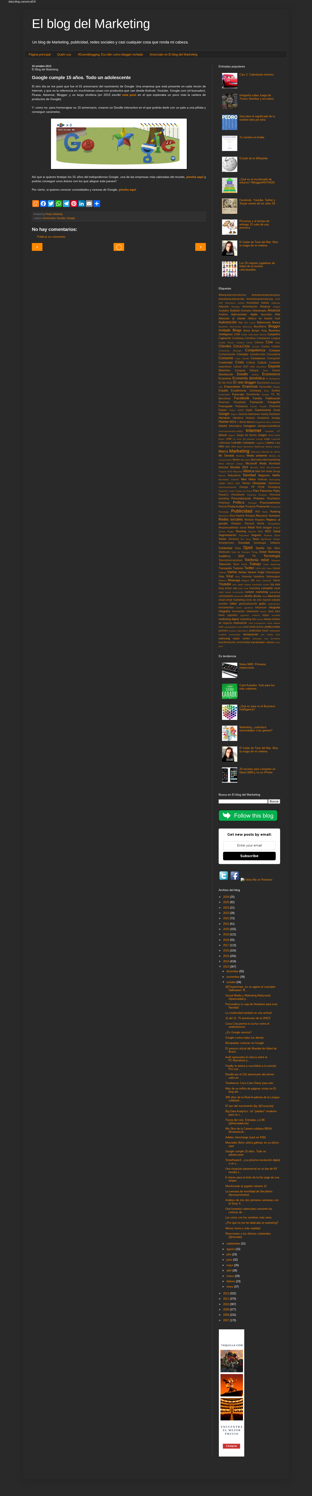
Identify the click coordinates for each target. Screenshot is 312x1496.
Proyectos (275, 507)
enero (230, 1286)
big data (275, 584)
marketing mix (248, 619)
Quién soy (64, 54)
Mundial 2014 (239, 467)
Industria (276, 422)
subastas (257, 638)
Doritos (255, 374)
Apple (253, 314)
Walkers (222, 580)
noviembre (233, 976)
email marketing (235, 599)
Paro (256, 490)
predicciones (272, 626)
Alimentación (249, 306)
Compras (274, 350)
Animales (246, 310)
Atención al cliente (232, 318)
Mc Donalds (226, 455)
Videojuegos (273, 572)
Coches (255, 346)
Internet (253, 430)
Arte (277, 314)
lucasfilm (276, 615)
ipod (270, 611)
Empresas (250, 386)
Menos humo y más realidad (242, 1228)
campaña (267, 588)
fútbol (233, 603)
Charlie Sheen (226, 342)
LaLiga (259, 439)
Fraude (263, 406)
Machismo (248, 447)
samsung (224, 638)
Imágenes (260, 422)
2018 (226, 939)
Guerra (243, 414)
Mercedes (256, 459)
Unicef (276, 568)
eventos (223, 603)
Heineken (224, 417)
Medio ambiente (257, 455)
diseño (248, 596)
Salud (276, 531)
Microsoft (251, 463)
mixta (267, 619)
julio (229, 1254)
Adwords (224, 306)
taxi (266, 638)
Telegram (275, 560)
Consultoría (273, 354)
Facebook (241, 398)
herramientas (226, 607)
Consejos (242, 354)
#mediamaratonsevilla (231, 299)
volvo (277, 642)
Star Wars (273, 548)
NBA (257, 471)
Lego (267, 438)
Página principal (40, 54)
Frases (253, 406)
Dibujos (254, 370)
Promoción (263, 506)
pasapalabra (231, 627)
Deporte (274, 366)
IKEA (233, 421)
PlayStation (273, 498)
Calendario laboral (257, 334)
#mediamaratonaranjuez (266, 294)
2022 (226, 918)
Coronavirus (258, 358)
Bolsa (246, 330)
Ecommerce (271, 374)
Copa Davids (242, 358)
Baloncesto (264, 322)
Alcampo (235, 307)
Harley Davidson (270, 414)
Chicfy (249, 342)
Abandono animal (234, 303)
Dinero (276, 370)
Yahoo (276, 580)
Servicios (233, 539)
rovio (277, 634)
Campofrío (273, 334)
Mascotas (255, 452)
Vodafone (258, 576)
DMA (252, 367)
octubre (231, 982)
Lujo (277, 442)
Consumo (226, 358)
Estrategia (255, 390)
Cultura (262, 362)
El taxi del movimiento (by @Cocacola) (249, 1106)
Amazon (265, 306)
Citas (277, 342)
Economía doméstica (248, 378)
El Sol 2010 (225, 382)
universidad (243, 642)
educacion (274, 596)
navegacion (260, 623)
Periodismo (238, 494)
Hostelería (263, 417)
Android (234, 310)
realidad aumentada (229, 634)
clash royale (225, 592)
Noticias (262, 479)
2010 (226, 1304)
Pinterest (258, 498)
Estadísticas (238, 390)
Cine (269, 342)
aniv (234, 584)
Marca (223, 451)
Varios (232, 572)
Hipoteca (238, 417)
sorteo (246, 638)
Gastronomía (263, 410)
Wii (252, 580)
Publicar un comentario (51, 236)
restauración (250, 634)
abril (229, 1270)
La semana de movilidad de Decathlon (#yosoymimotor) (248, 1193)
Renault (249, 523)
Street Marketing (269, 551)
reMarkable (274, 631)
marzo (230, 1276)
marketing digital (229, 619)
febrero (231, 1281)
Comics (275, 346)
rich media (267, 634)
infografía (224, 611)
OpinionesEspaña (227, 487)
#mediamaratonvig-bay (259, 299)
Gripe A (234, 414)
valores (270, 642)
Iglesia (250, 421)
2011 (226, 1298)
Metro (221, 463)
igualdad (248, 607)
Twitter (249, 568)
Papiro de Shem (244, 491)
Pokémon (224, 502)
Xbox (258, 580)
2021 (226, 923)
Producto (250, 506)
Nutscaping (274, 479)
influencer (261, 607)
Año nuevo (250, 322)
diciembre (232, 971)
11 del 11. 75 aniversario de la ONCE (248, 1018)
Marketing (239, 450)
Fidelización (273, 398)
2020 (277, 299)
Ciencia (258, 342)
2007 (226, 1320)
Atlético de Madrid (260, 318)
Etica (266, 391)
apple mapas (244, 584)
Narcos (222, 475)
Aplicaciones (239, 314)
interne (263, 611)
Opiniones (274, 483)
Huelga (276, 417)
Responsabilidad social (232, 527)
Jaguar (231, 435)
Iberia (243, 421)
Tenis (236, 564)
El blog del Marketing (91, 24)
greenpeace (274, 604)
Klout (271, 435)
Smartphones (226, 542)
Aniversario (49, 218)
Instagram (249, 425)
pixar (240, 627)
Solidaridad (225, 548)
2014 (226, 961)
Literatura (248, 442)
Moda (263, 463)
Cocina (265, 346)
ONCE (230, 483)
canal (277, 588)
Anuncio (274, 310)
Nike (243, 479)
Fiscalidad (240, 402)
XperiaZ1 (266, 580)
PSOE (261, 487)
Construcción (257, 354)
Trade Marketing (271, 564)
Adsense (275, 303)
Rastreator (224, 516)
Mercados (245, 460)
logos (266, 615)
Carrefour (250, 338)
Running (241, 531)
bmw (240, 588)
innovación (238, 611)
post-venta (249, 626)
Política (238, 502)
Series (222, 539)
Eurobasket (224, 394)
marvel (260, 619)
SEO (268, 531)
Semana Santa (272, 535)
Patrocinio (266, 490)
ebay (264, 596)
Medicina (240, 456)
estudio (276, 599)
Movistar (223, 467)
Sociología (260, 542)
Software (275, 542)
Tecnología (272, 556)
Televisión (225, 564)
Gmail (276, 410)
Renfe (260, 523)
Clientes (225, 346)
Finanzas (224, 402)
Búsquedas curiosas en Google (244, 1043)
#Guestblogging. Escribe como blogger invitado (110, 54)
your (221, 646)
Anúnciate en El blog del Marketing (173, 54)
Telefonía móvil (257, 560)
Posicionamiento (270, 502)
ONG (237, 483)
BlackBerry (260, 326)
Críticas (250, 362)
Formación (256, 402)
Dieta (265, 370)
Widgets (245, 580)
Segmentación (227, 535)
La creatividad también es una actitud (248, 1012)
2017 (226, 945)
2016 (226, 950)
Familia (257, 398)
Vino (221, 576)
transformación (227, 642)
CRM (237, 334)
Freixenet (274, 406)
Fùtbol (232, 410)
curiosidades (226, 596)
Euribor (276, 390)
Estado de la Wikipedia (253, 158)
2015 (226, 956)
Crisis (239, 362)
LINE (229, 438)
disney (257, 596)
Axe (240, 322)
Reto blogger (264, 527)
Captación (225, 338)
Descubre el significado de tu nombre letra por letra (257, 118)
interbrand (252, 611)
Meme (236, 459)
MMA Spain (237, 447)
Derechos (224, 370)
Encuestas (265, 386)
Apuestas (266, 314)
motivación (240, 622)
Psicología (224, 512)
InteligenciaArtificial (269, 426)
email (222, 599)
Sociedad (244, 542)
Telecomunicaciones (230, 560)
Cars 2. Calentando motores (256, 74)
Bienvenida (235, 326)
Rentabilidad (274, 523)
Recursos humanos (268, 515)
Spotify (260, 548)
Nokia (252, 479)
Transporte (225, 568)
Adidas (265, 302)
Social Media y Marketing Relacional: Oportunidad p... (248, 997)
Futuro (222, 410)
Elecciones (263, 382)
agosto (231, 1249)
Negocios (264, 475)
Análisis (223, 314)
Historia (250, 417)
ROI (257, 511)
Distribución (226, 374)
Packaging (274, 487)
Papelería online (227, 491)
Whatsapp (234, 580)
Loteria (270, 442)
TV (254, 556)
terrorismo (275, 638)
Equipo (276, 387)
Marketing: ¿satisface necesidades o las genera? (255, 729)
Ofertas (246, 483)
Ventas (242, 572)
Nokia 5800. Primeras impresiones (252, 666)
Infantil (223, 425)
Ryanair (252, 531)
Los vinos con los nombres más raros (248, 1217)
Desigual (240, 370)
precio (260, 626)
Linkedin (236, 442)
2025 (226, 902)
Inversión (269, 431)
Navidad (249, 475)
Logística (260, 443)
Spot (248, 547)
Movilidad (274, 463)
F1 (272, 394)
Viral (229, 576)
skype (236, 638)
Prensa (223, 506)
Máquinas (238, 471)
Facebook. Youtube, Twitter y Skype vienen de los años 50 (257, 201)
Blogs (237, 330)
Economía (225, 378)
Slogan (276, 539)
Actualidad (252, 302)
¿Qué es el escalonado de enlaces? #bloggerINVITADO (257, 181)
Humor (224, 421)
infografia (274, 607)
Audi (277, 318)
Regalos (260, 519)
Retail (251, 527)
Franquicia (241, 406)
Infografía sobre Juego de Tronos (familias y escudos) (256, 97)
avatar (266, 584)
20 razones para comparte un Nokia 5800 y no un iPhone (257, 770)
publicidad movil (258, 630)
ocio (221, 626)
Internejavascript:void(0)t (231, 431)
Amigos (276, 307)
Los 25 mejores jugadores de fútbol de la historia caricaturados (257, 266)
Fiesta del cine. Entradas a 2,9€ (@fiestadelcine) (245, 1121)
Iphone (223, 435)
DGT (246, 366)
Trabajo (255, 564)
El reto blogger (244, 382)
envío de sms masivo (258, 599)
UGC (263, 568)
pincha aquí (195, 177)
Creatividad (225, 362)
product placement (238, 631)
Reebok (249, 519)
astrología (257, 584)
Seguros (256, 535)
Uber (269, 568)
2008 (226, 1314)
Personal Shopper (257, 495)
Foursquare (225, 406)
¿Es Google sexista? (238, 1032)
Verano (252, 572)
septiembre (233, 1243)
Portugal (252, 503)
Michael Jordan (234, 463)
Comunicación (227, 354)
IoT (278, 431)
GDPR (241, 410)
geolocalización (248, 603)
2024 (226, 907)
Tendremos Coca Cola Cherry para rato (249, 1083)
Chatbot (240, 342)
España (223, 390)
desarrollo (239, 596)
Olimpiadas (259, 483)
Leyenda (275, 439)
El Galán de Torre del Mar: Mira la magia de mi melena (258, 243)
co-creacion (238, 592)
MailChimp (259, 447)
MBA (221, 446)
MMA (227, 447)
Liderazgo (224, 442)
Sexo (256, 539)
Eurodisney (253, 394)
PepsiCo (224, 494)
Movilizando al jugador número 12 (246, 1186)
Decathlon (261, 367)
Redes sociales (231, 519)
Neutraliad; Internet (229, 479)
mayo (230, 1265)
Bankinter (223, 326)
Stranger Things (250, 552)
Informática (235, 426)
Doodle (61, 218)
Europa (265, 394)
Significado (266, 539)
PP (253, 487)
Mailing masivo (273, 447)
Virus (237, 576)
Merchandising (271, 459)
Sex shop (245, 539)
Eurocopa (238, 394)
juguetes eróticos (250, 615)
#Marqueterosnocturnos (232, 294)
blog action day (228, 588)
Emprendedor (232, 386)
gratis (262, 603)
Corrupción (273, 358)
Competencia (255, 350)
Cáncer (237, 366)
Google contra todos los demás (244, 1037)
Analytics (224, 310)
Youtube (225, 584)
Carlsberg (238, 338)
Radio (265, 512)
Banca (276, 322)
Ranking (275, 511)
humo (239, 607)
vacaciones (258, 642)
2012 (226, 1293)
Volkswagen (273, 576)
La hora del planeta (243, 439)
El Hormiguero (273, 378)
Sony (238, 548)
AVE (221, 303)
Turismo (238, 568)
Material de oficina (270, 452)
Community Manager (230, 350)
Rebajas (250, 515)
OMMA (222, 483)
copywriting (274, 592)
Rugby (230, 531)
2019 (226, 934)
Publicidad (241, 510)
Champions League (268, 338)
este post (129, 94)
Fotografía (274, 402)
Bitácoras (247, 326)
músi (251, 623)
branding (255, 588)
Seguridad (244, 535)
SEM (260, 531)
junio (229, 1259)
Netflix (276, 475)
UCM (258, 568)
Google (71, 218)
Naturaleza (234, 475)
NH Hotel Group (270, 471)
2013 (226, 966)
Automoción (228, 322)
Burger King (259, 330)
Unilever (222, 572)
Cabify (244, 334)
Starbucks (224, 551)
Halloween (253, 414)
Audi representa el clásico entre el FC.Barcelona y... (246, 1059)
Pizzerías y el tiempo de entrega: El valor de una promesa (254, 224)
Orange (243, 487)
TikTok (244, 564)
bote (246, 588)
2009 (226, 1309)
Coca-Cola (241, 346)
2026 (226, 896)
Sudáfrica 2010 (231, 556)
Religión (236, 523)
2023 (226, 913)
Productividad (236, 506)
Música (248, 471)
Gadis (249, 410)
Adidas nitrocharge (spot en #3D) (245, 1137)
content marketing (256, 592)
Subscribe (249, 856)
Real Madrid (237, 515)
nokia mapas (273, 623)
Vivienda (247, 576)
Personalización (241, 498)
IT (238, 422)
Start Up (235, 552)
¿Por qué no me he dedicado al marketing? (251, 1222)
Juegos (262, 435)
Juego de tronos (247, 435)
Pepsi (276, 490)
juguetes (233, 615)
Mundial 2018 (257, 467)
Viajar (260, 572)
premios (223, 630)
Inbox (268, 422)
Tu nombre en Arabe (251, 137)
